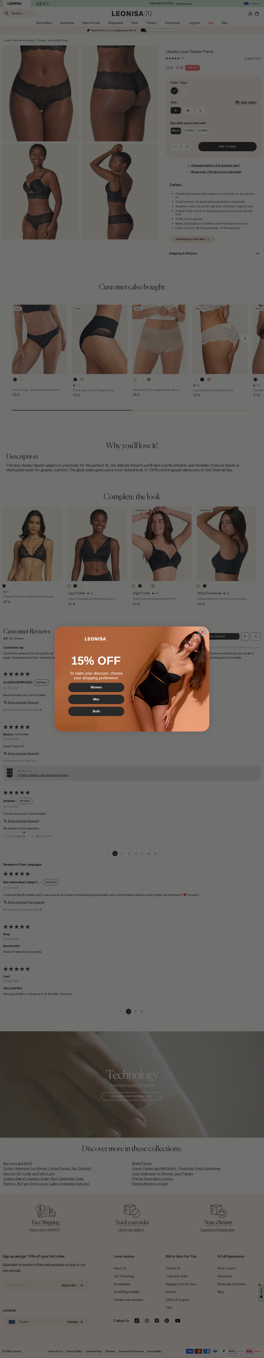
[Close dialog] (202, 632)
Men (96, 699)
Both (96, 711)
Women (96, 687)
